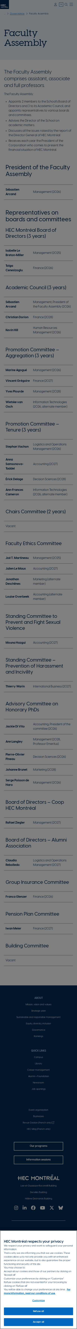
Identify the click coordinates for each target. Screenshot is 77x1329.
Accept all (38, 1322)
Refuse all (38, 1311)
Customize (38, 1300)
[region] (38, 1279)
